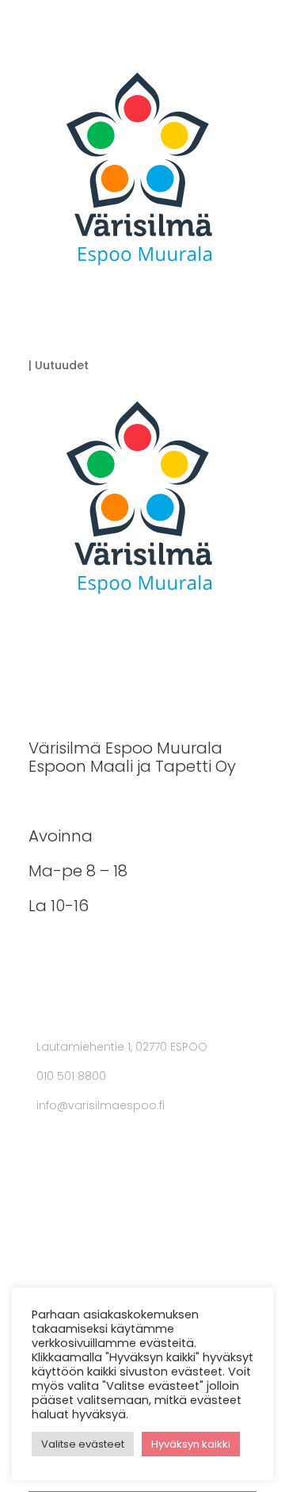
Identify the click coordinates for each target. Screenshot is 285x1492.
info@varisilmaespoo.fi (100, 1105)
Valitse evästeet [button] (82, 1444)
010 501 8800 (71, 1076)
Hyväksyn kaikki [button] (190, 1444)
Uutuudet (62, 365)
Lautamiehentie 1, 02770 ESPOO (121, 1047)
